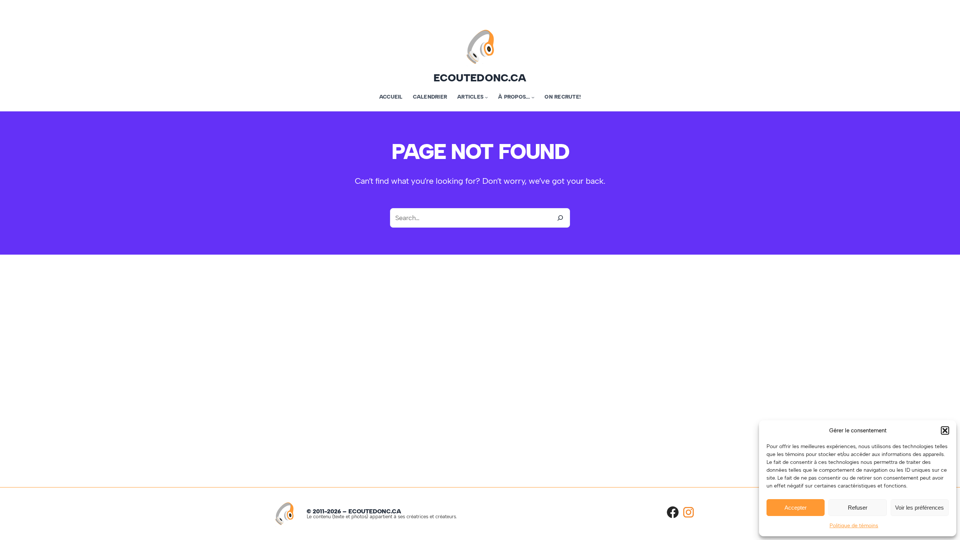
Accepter (795, 507)
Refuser (857, 507)
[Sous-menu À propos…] (532, 97)
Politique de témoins (854, 525)
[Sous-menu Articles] (486, 97)
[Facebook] (673, 512)
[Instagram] (688, 512)
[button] (945, 430)
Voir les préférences (919, 507)
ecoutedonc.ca (480, 77)
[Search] (560, 218)
